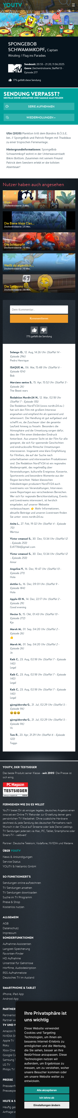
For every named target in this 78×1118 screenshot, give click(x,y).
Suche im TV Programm (17, 897)
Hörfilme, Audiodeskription (19, 968)
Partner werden (12, 1020)
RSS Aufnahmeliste (14, 973)
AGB (6, 923)
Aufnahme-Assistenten (17, 944)
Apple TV (8, 1041)
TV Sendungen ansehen (17, 888)
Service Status (11, 862)
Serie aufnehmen (41, 106)
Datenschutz (11, 928)
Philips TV (9, 1069)
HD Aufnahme (12, 958)
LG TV (6, 1064)
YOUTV (12, 5)
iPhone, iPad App (13, 994)
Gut (34, 330)
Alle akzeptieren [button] (47, 1090)
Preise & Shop (11, 902)
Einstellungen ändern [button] (47, 1105)
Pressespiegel (11, 1091)
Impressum (9, 933)
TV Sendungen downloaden (20, 892)
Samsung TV (10, 1060)
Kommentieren (39, 318)
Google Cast (11, 1055)
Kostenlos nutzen (13, 907)
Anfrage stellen (12, 1112)
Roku (6, 1045)
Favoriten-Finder (13, 953)
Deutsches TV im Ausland (18, 977)
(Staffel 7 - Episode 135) (24, 401)
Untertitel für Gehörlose (18, 963)
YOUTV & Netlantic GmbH (19, 866)
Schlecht (43, 330)
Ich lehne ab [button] (46, 1097)
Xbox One (9, 1050)
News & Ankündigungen (17, 857)
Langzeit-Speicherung (16, 949)
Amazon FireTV (12, 1031)
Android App (11, 999)
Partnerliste (10, 1015)
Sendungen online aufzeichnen (22, 883)
